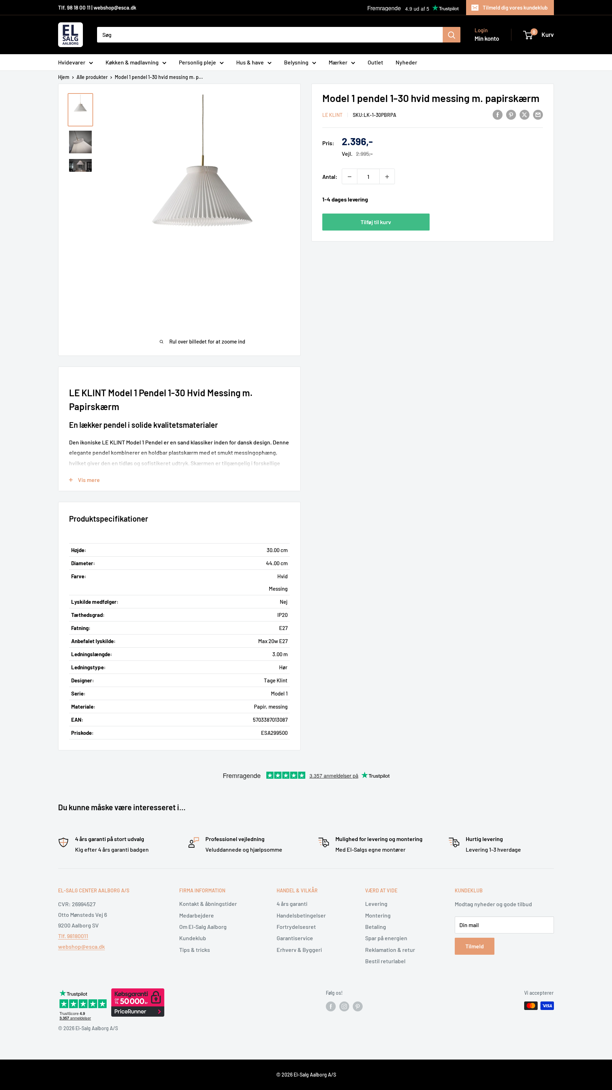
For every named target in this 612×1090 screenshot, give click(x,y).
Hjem (63, 77)
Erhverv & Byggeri (299, 949)
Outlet (375, 62)
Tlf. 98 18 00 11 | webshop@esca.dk (97, 7)
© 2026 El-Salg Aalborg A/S (306, 1075)
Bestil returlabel (385, 961)
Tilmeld (474, 946)
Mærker (338, 62)
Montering (378, 915)
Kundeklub (192, 938)
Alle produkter (92, 77)
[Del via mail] (538, 114)
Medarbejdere (196, 915)
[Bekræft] (451, 34)
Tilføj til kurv (376, 221)
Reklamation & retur (390, 949)
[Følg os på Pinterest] (358, 1006)
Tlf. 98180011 (73, 935)
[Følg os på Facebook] (331, 1006)
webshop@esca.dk (81, 946)
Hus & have (250, 62)
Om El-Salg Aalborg (203, 926)
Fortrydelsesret (296, 926)
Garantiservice (295, 938)
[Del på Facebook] (498, 114)
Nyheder (406, 62)
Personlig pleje (197, 62)
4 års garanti (292, 903)
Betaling (375, 926)
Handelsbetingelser (301, 915)
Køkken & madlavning (132, 62)
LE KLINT (332, 115)
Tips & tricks (194, 949)
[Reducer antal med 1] (349, 176)
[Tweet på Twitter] (524, 114)
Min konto (487, 38)
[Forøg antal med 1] (387, 176)
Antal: (330, 176)
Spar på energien (386, 938)
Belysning (296, 62)
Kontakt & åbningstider (208, 903)
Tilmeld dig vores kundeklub (515, 7)
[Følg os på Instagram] (344, 1006)
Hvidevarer (71, 62)
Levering (376, 903)
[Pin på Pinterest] (511, 114)
